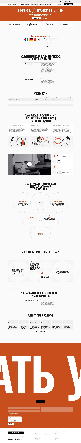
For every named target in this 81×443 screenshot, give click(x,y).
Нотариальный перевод (34, 4)
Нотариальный (12, 289)
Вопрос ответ (56, 438)
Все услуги (49, 4)
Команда (56, 434)
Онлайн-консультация (68, 4)
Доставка (66, 1)
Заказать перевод (36, 18)
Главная (9, 289)
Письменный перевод (42, 4)
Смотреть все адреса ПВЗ (40, 331)
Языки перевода (36, 439)
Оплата (72, 1)
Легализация (27, 4)
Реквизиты (56, 437)
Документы (56, 436)
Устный (35, 437)
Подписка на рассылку (15, 432)
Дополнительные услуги (37, 438)
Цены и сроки (39, 1)
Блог (55, 439)
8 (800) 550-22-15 (59, 4)
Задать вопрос (45, 18)
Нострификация (36, 436)
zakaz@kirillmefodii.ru (11, 436)
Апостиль (22, 4)
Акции (69, 1)
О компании (56, 433)
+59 (38, 39)
